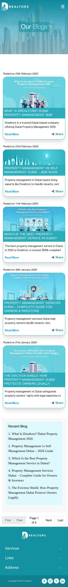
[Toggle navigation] (62, 7)
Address (12, 567)
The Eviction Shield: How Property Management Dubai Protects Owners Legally (29, 380)
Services (12, 548)
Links (9, 558)
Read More (12, 134)
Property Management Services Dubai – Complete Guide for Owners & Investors (32, 307)
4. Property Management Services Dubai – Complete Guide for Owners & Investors (32, 475)
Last (60, 520)
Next (49, 520)
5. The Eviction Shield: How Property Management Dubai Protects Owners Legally (33, 492)
